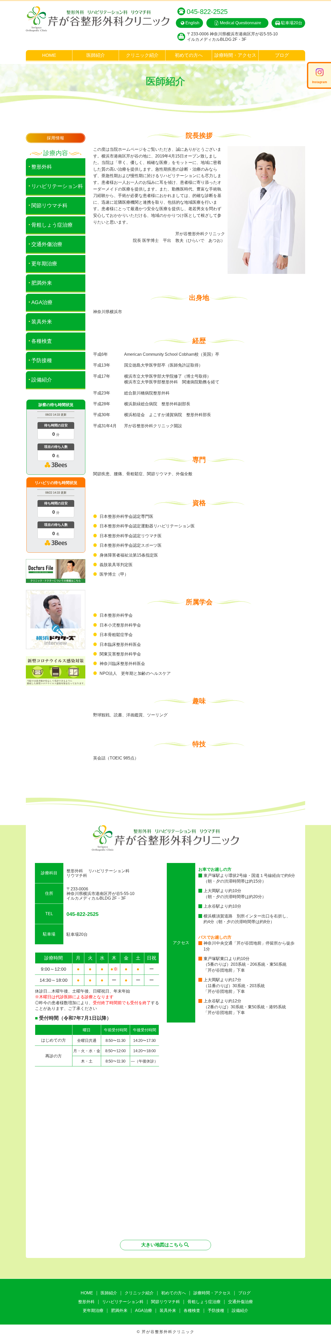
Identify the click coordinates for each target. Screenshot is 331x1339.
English (192, 23)
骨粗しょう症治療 (52, 225)
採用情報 (55, 138)
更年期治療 (44, 263)
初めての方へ (189, 55)
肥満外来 (41, 283)
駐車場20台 (291, 23)
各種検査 (41, 341)
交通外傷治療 (46, 244)
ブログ (282, 55)
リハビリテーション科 (57, 186)
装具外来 (41, 321)
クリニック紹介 (142, 55)
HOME (49, 55)
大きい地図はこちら (162, 1244)
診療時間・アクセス (235, 55)
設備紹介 (41, 380)
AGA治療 (41, 302)
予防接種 (41, 360)
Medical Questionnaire (240, 23)
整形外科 (41, 167)
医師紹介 (95, 55)
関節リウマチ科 (49, 205)
